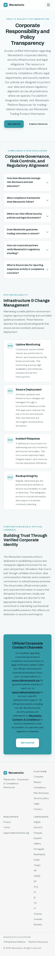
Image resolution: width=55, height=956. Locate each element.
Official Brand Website (15, 942)
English (37, 822)
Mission (37, 782)
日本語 (37, 876)
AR (35, 870)
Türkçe (37, 865)
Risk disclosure (41, 793)
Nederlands (39, 854)
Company (38, 776)
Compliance (40, 787)
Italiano (37, 843)
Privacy (7, 822)
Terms (7, 827)
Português (39, 849)
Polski (36, 859)
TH (35, 903)
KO (35, 881)
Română (38, 924)
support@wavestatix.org (26, 680)
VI (35, 908)
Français (38, 832)
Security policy (41, 798)
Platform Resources (38, 942)
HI (35, 892)
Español (38, 838)
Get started (14, 124)
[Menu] (48, 5)
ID (35, 897)
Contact (38, 809)
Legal (36, 803)
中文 (36, 886)
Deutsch (38, 827)
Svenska (38, 919)
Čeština (38, 913)
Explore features (38, 124)
